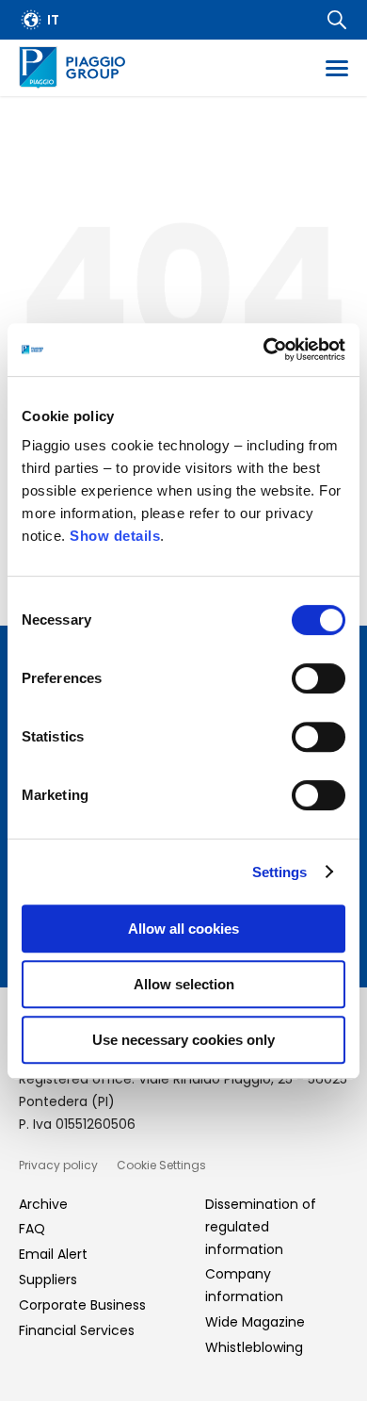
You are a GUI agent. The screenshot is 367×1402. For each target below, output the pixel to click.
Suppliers (48, 1279)
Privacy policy (58, 1165)
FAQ (32, 1228)
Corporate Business (82, 1305)
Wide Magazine (255, 1321)
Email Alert (53, 1254)
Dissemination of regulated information (260, 1227)
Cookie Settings (161, 1165)
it (53, 19)
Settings (280, 872)
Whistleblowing (254, 1347)
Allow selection (184, 984)
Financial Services (77, 1330)
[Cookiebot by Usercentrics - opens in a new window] (264, 349)
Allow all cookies (183, 929)
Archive (43, 1204)
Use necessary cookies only (183, 1040)
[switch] (318, 678)
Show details (115, 536)
